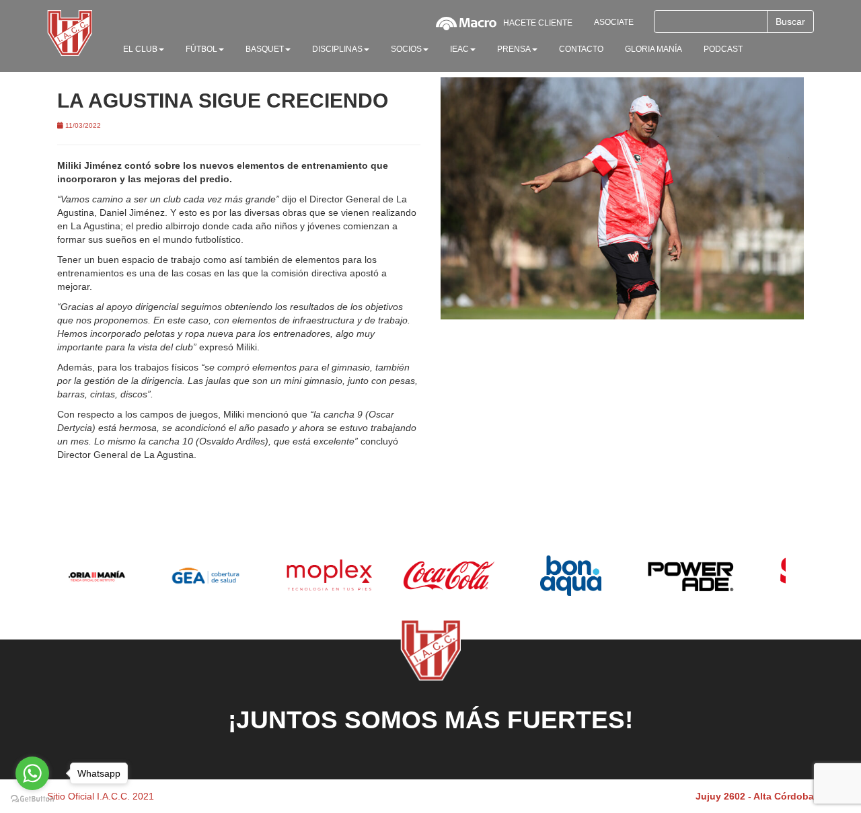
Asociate (614, 22)
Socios (406, 49)
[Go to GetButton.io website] (32, 799)
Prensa (514, 49)
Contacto (581, 49)
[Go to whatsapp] (32, 773)
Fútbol (201, 49)
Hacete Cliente (537, 23)
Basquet (265, 49)
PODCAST (723, 49)
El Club (140, 49)
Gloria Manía (653, 49)
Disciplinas (337, 49)
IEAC (459, 49)
